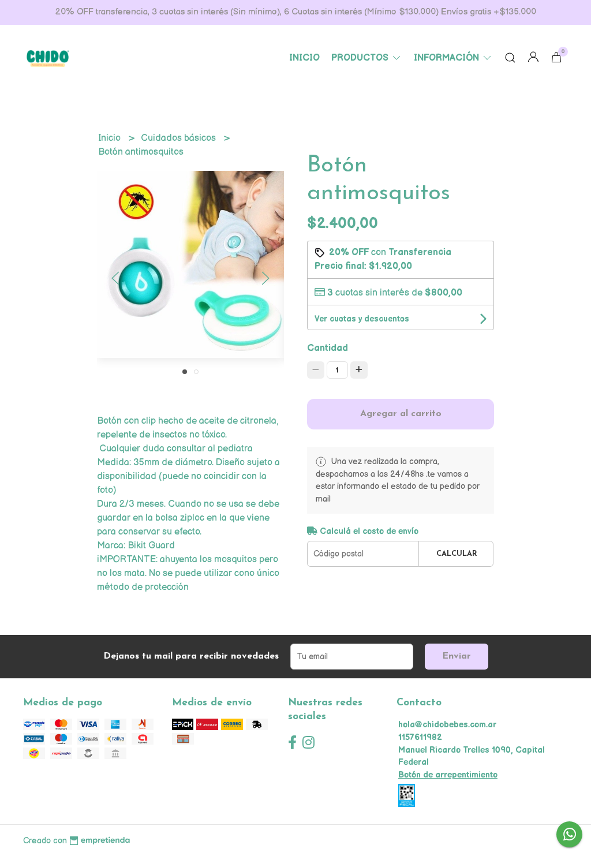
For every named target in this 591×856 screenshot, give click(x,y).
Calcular (456, 554)
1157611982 (420, 737)
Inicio (304, 58)
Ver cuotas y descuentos (362, 319)
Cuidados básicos (179, 138)
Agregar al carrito (401, 413)
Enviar (456, 656)
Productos (361, 58)
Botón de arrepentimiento (448, 775)
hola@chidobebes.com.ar (447, 725)
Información (447, 58)
